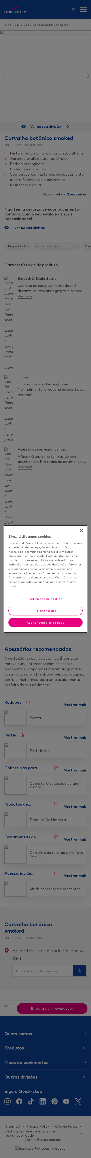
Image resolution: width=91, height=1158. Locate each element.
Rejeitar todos (45, 610)
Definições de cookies (45, 598)
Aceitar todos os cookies (45, 622)
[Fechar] (81, 530)
